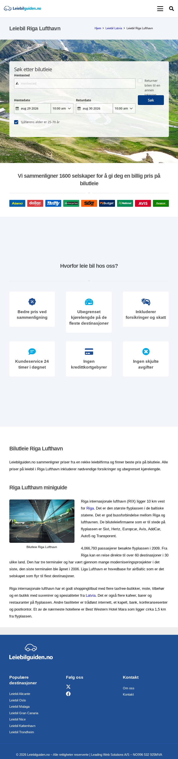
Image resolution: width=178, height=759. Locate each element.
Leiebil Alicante (19, 694)
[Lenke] (22, 8)
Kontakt (128, 694)
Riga (90, 508)
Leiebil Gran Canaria (23, 713)
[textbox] (74, 83)
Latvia (91, 595)
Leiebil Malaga (19, 706)
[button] (160, 9)
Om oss (128, 688)
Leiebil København (22, 726)
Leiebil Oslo (17, 700)
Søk (151, 100)
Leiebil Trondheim (21, 732)
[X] (68, 687)
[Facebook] (68, 694)
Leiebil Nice (17, 719)
